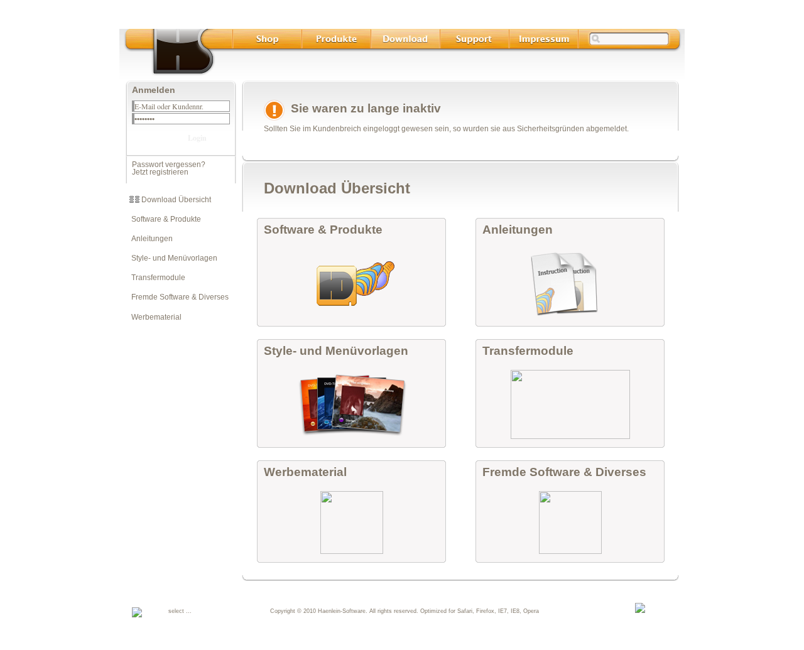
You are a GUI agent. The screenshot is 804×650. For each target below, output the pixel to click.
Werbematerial (154, 317)
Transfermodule (155, 277)
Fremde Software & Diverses (177, 297)
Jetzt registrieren (160, 172)
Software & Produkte (163, 219)
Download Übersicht (175, 199)
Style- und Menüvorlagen (171, 258)
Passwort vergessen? (168, 164)
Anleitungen (149, 238)
